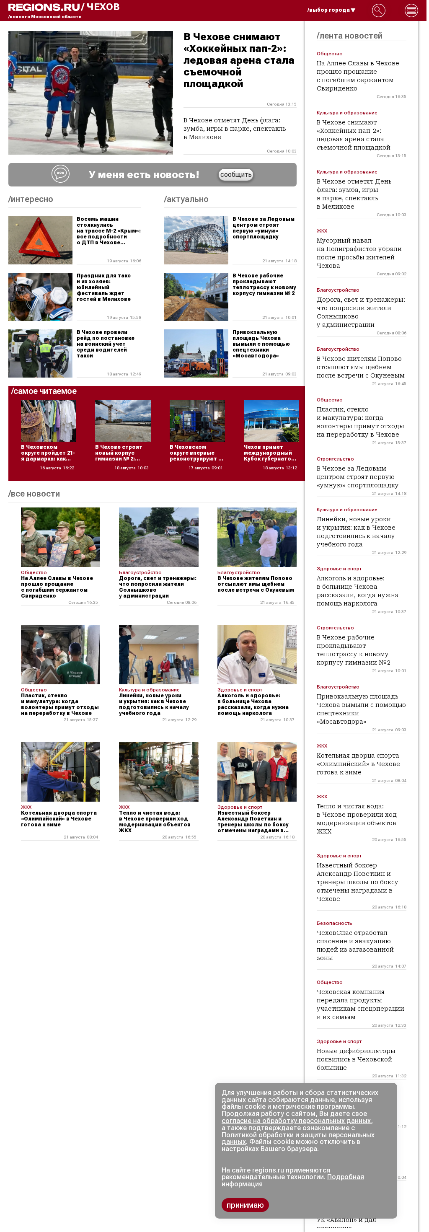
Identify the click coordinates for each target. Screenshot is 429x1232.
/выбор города (329, 10)
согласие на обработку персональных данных (296, 1121)
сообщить (236, 175)
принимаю (245, 1205)
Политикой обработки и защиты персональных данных (298, 1138)
